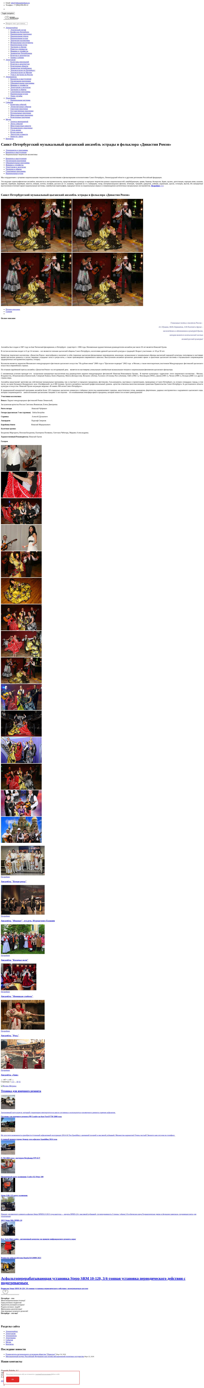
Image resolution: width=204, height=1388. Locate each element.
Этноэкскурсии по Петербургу (22, 70)
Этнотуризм (10, 60)
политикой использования (43, 1374)
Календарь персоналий (19, 62)
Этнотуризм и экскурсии (20, 87)
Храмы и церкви (17, 58)
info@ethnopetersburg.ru (20, 3)
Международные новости (20, 126)
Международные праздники (21, 115)
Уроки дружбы (16, 96)
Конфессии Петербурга (19, 32)
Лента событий (16, 124)
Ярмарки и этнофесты (19, 51)
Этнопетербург (12, 28)
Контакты (10, 139)
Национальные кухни (19, 38)
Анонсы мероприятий (19, 122)
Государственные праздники (21, 111)
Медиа (8, 119)
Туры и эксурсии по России (21, 75)
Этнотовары (11, 98)
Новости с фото (16, 136)
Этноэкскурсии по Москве (21, 72)
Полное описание (13, 309)
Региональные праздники (20, 113)
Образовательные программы (22, 83)
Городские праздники (19, 109)
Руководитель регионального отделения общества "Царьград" (31, 1354)
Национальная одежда (19, 36)
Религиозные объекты (19, 66)
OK (13, 1379)
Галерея (9, 312)
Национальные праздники (21, 34)
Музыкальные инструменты (21, 43)
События (9, 102)
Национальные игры (18, 45)
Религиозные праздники (20, 117)
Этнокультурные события (20, 107)
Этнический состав (18, 30)
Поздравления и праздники (21, 128)
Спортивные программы (20, 92)
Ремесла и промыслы (18, 49)
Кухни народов (16, 132)
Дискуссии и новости (19, 134)
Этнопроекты (11, 77)
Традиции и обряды (18, 90)
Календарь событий (18, 104)
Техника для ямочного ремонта (21, 1091)
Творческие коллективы (20, 40)
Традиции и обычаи (18, 47)
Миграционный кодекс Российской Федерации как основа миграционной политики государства (45, 1356)
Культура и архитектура (20, 55)
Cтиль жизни (15, 130)
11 (20, 1082)
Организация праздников (20, 81)
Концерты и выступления (20, 79)
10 (17, 1082)
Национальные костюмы (20, 100)
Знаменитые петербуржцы (21, 68)
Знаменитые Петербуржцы (21, 53)
